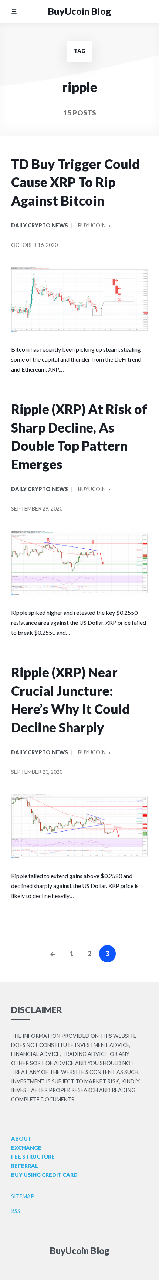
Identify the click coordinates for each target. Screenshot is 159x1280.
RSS (15, 1211)
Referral (24, 1166)
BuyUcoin (92, 225)
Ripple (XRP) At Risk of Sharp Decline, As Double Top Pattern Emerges (79, 436)
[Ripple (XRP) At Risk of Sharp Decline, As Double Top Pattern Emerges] (79, 563)
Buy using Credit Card (44, 1175)
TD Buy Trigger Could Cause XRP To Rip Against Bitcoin (75, 182)
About (21, 1138)
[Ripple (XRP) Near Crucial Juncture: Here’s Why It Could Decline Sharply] (79, 826)
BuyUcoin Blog (79, 11)
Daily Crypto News (39, 225)
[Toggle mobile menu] (14, 11)
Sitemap (22, 1196)
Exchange (26, 1148)
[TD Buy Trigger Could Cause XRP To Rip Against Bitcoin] (79, 299)
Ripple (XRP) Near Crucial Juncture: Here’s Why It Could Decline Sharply (70, 699)
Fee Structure (33, 1157)
